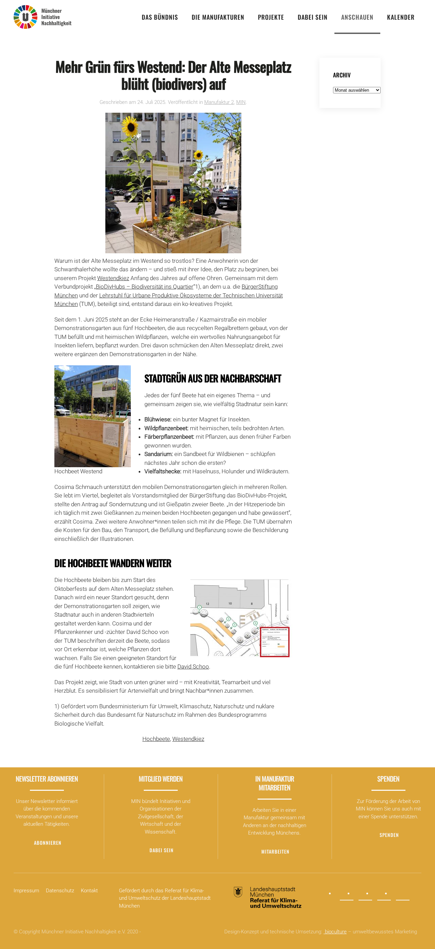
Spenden (389, 834)
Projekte (271, 17)
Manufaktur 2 (219, 102)
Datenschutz (60, 891)
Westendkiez (113, 278)
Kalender (401, 17)
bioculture (335, 932)
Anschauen (357, 17)
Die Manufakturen (218, 17)
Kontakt (89, 891)
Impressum (26, 891)
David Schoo (193, 666)
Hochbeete (156, 738)
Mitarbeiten (275, 851)
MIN (241, 102)
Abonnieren (48, 842)
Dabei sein (313, 17)
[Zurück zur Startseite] (42, 17)
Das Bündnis (160, 17)
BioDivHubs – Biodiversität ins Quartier (144, 286)
